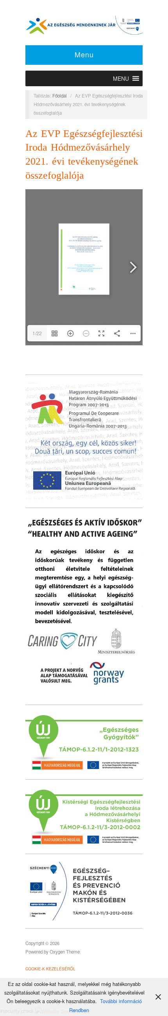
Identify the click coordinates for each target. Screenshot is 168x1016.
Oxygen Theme (65, 952)
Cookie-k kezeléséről (50, 969)
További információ (121, 1001)
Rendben (79, 1010)
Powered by (37, 952)
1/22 (37, 333)
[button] (121, 78)
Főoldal (59, 95)
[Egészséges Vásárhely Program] (84, 24)
